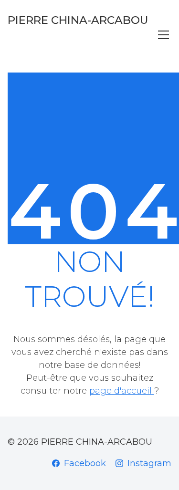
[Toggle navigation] (163, 35)
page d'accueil (121, 391)
